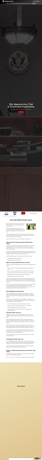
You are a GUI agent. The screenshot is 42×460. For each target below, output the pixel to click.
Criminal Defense (13, 3)
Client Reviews (24, 3)
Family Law (7, 3)
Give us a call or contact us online (12, 357)
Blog (30, 3)
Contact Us (34, 3)
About (28, 3)
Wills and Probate (18, 3)
